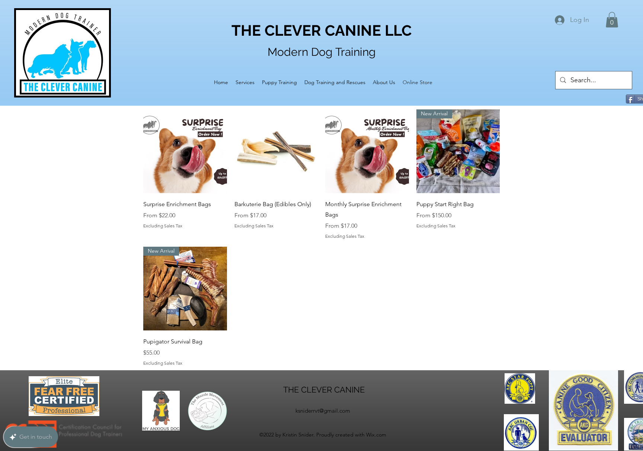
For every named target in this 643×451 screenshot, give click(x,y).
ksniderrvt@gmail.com (322, 410)
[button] (611, 20)
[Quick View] (185, 151)
